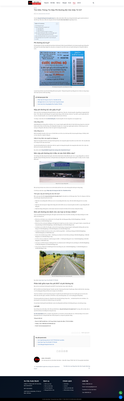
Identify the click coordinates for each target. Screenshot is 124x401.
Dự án (69, 2)
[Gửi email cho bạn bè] (62, 351)
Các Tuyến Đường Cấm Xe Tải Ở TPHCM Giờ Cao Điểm (51, 340)
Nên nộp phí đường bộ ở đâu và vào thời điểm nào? (46, 33)
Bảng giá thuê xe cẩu (49, 390)
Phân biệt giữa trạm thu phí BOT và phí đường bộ (46, 37)
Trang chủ (46, 2)
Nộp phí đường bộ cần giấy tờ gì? (43, 27)
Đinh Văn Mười (47, 13)
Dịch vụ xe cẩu (48, 383)
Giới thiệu (52, 2)
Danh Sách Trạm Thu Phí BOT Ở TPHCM (48, 280)
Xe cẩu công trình (49, 388)
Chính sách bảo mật (68, 388)
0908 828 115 (89, 383)
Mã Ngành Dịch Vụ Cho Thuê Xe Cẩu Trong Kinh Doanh (51, 102)
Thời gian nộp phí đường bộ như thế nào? (46, 34)
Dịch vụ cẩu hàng (49, 386)
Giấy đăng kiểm (41, 28)
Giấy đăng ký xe (41, 30)
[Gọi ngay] (120, 393)
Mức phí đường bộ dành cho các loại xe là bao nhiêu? (47, 36)
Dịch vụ (58, 2)
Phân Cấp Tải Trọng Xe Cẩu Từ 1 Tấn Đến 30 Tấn (49, 99)
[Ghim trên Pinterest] (64, 351)
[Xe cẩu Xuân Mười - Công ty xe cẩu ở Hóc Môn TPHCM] (34, 3)
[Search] (93, 2)
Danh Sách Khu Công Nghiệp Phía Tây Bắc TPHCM (50, 104)
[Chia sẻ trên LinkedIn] (67, 351)
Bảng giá (65, 2)
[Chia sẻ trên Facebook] (57, 351)
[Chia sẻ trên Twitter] (60, 351)
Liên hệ (78, 2)
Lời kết (37, 39)
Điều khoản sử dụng (68, 390)
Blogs (74, 2)
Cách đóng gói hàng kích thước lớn (46, 344)
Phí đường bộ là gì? (40, 25)
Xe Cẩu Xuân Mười (91, 389)
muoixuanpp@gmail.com (91, 386)
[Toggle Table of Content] (56, 24)
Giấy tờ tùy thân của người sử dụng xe (45, 31)
